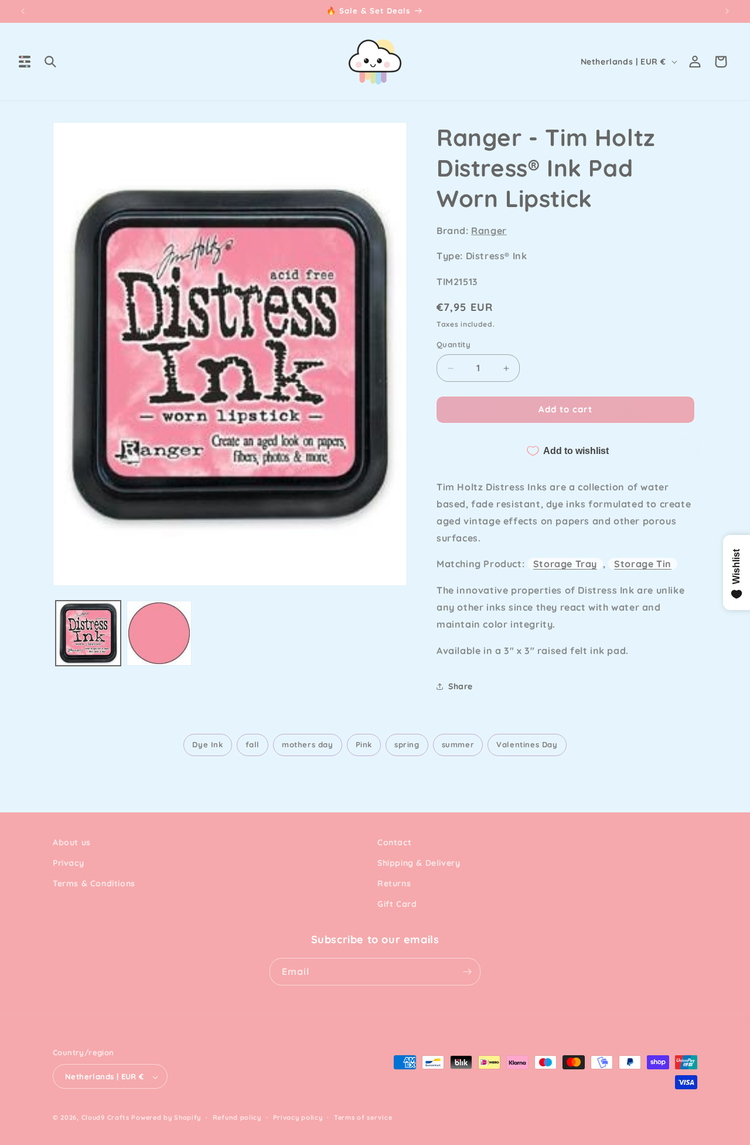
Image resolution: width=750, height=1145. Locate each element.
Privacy (68, 863)
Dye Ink (207, 744)
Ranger (489, 230)
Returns (394, 883)
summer (458, 744)
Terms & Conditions (94, 883)
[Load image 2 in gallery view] (159, 633)
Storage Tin (642, 564)
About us (72, 842)
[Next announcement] (727, 11)
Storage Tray (565, 564)
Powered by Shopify (166, 1118)
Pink (364, 744)
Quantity (454, 345)
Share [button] (460, 686)
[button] (25, 61)
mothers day (307, 744)
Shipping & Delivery (418, 863)
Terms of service (363, 1117)
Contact (394, 842)
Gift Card (397, 904)
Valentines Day (526, 744)
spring (407, 744)
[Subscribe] (467, 971)
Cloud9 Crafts (105, 1118)
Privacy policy (298, 1117)
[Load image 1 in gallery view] (88, 633)
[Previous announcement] (23, 11)
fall (253, 744)
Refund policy (237, 1117)
